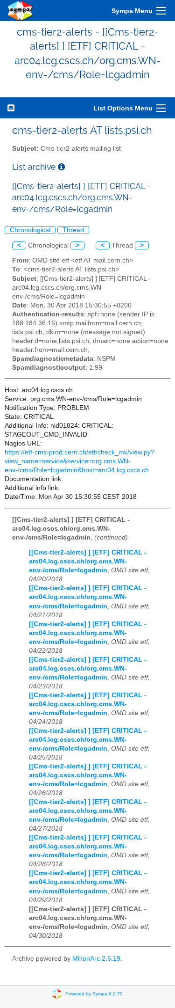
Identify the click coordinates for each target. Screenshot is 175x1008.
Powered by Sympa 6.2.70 (94, 993)
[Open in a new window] (61, 167)
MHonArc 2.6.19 (96, 958)
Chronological (30, 230)
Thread (73, 230)
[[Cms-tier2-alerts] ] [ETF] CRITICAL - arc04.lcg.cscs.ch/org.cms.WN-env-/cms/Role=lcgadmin (88, 561)
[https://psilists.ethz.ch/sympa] (20, 10)
